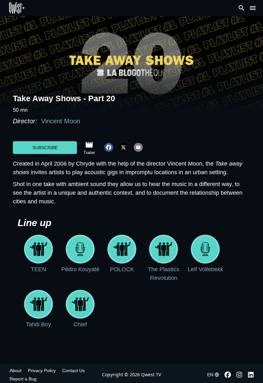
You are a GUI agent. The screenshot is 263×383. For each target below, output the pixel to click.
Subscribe (45, 147)
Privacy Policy (42, 370)
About (15, 370)
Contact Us (73, 370)
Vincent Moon (59, 121)
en (210, 374)
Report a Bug (23, 378)
